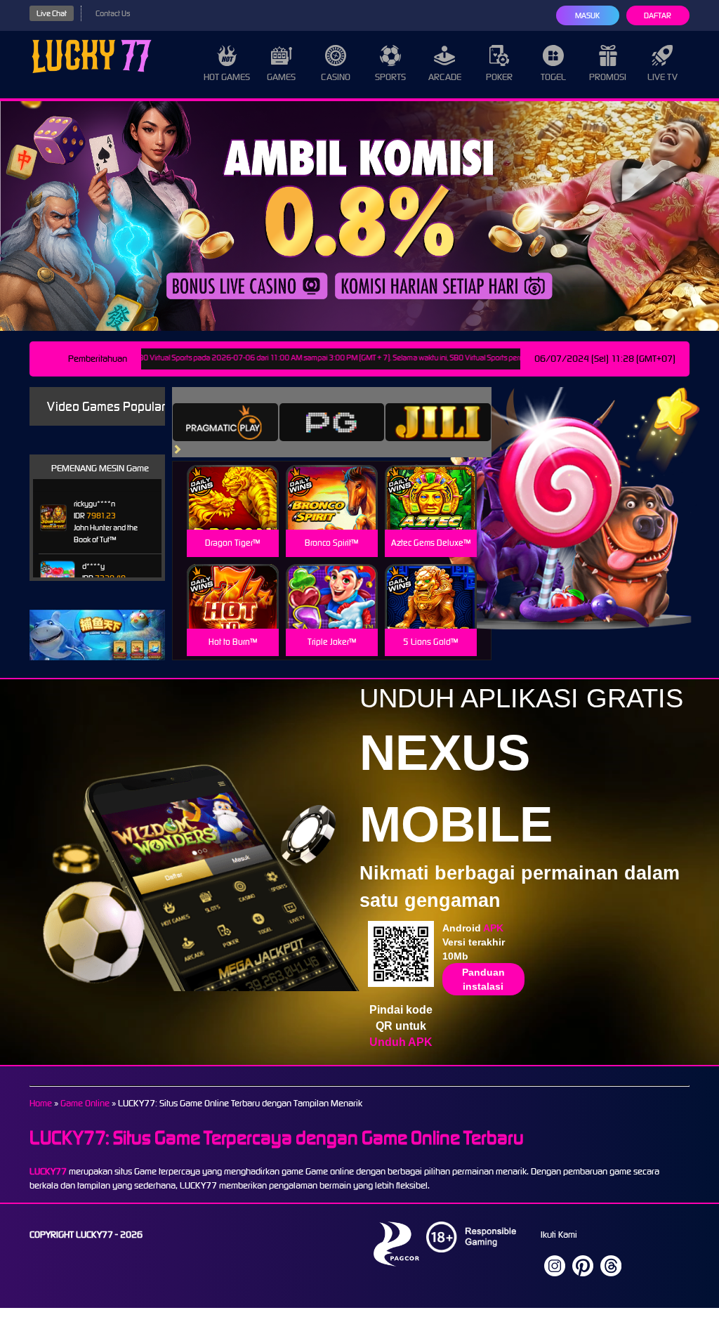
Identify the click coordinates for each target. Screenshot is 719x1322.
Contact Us (112, 13)
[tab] (225, 422)
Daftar (657, 15)
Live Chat (52, 13)
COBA (233, 481)
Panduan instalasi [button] (483, 979)
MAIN (233, 512)
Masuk (587, 15)
